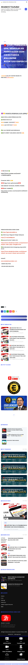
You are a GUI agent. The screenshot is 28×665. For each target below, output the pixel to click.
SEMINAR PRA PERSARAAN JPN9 (15, 584)
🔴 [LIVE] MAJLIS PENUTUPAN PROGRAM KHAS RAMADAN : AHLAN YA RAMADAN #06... (14, 456)
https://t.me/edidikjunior (8, 237)
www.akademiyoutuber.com (9, 261)
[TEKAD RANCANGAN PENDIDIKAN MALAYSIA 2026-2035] (1, 2)
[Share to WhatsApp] (8, 311)
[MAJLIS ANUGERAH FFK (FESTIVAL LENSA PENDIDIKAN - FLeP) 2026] (4, 565)
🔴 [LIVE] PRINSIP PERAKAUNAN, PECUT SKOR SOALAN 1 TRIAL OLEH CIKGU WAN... (17, 356)
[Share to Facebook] (2, 311)
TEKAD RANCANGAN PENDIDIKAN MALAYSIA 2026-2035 (14, 2)
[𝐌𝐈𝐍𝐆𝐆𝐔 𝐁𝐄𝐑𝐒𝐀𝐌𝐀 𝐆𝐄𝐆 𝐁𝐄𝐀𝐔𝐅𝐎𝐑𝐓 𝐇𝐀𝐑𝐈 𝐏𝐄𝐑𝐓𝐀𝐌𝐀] (4, 581)
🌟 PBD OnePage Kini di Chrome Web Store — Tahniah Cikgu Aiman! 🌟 (15, 435)
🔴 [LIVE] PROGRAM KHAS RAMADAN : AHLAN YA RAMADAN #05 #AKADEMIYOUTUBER (13, 479)
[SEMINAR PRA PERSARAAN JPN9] (4, 588)
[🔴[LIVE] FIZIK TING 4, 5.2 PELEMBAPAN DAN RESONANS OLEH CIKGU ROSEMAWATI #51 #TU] (4, 334)
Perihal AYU (10, 634)
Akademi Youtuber (10, 7)
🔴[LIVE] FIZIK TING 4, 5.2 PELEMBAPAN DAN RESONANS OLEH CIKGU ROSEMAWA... (18, 329)
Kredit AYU (3, 602)
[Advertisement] (14, 28)
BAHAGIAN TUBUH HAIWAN (13, 440)
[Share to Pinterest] (10, 311)
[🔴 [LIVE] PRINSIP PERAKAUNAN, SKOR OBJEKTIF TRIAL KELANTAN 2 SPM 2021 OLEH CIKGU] (4, 343)
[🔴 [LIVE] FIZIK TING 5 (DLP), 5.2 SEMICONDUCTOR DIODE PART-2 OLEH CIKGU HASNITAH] (4, 351)
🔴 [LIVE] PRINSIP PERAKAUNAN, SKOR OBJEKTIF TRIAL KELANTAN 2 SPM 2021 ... (17, 338)
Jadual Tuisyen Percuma (7, 604)
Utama (2, 596)
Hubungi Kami (17, 634)
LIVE (4, 41)
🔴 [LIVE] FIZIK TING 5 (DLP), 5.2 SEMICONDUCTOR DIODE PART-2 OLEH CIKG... (17, 347)
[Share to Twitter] (5, 311)
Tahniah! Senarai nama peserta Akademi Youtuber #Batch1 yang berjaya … (14, 430)
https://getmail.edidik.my (10, 232)
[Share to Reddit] (13, 311)
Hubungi (3, 600)
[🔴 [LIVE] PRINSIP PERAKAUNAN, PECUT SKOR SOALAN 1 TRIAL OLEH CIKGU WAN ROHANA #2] (4, 360)
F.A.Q (2, 598)
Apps (2, 606)
